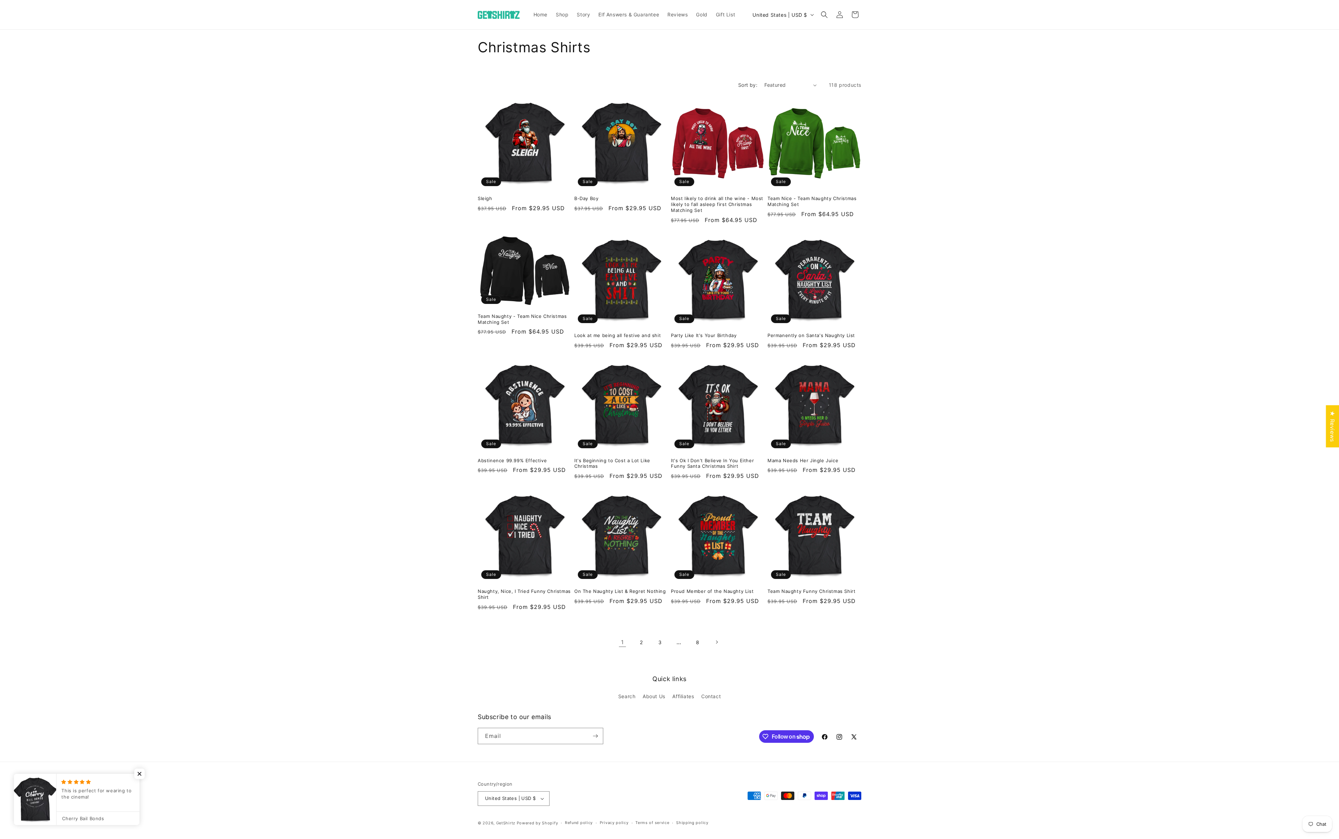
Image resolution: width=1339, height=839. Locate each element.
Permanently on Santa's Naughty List (811, 335)
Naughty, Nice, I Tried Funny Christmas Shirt (524, 594)
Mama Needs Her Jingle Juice (802, 460)
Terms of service (652, 822)
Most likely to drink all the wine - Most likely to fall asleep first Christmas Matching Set (717, 204)
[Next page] (716, 642)
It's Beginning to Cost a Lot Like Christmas (612, 463)
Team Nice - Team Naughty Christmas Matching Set (811, 201)
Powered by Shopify (537, 823)
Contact (711, 696)
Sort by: (747, 85)
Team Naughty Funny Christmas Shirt (811, 591)
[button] (824, 14)
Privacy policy (614, 822)
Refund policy (579, 822)
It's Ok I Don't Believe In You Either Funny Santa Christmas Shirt (712, 463)
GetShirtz (505, 823)
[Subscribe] (595, 736)
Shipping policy (692, 822)
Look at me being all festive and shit (617, 335)
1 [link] (622, 642)
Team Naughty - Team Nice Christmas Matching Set (522, 319)
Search (627, 696)
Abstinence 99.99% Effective (512, 460)
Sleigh (485, 198)
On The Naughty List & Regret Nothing (620, 591)
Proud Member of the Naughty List (712, 591)
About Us (654, 696)
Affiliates (683, 696)
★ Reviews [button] (1332, 426)
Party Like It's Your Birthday (703, 335)
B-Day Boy (586, 198)
